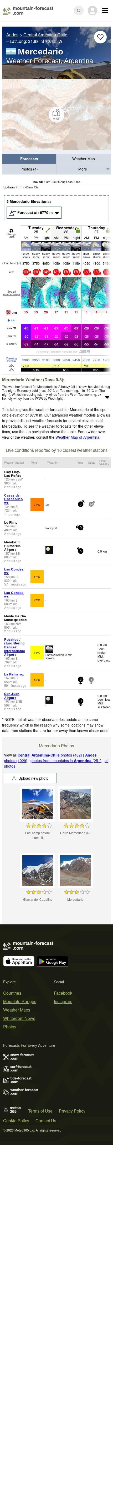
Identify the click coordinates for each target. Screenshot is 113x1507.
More (82, 169)
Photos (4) (29, 169)
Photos (9, 1027)
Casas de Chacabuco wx (13, 499)
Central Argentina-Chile (45, 35)
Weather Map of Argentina (77, 437)
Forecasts (29, 158)
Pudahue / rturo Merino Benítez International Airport (14, 647)
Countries (12, 993)
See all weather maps (11, 293)
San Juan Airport (11, 695)
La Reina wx (14, 674)
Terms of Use (40, 1111)
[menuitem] (29, 159)
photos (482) (50, 755)
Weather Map (83, 158)
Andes (12, 35)
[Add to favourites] (100, 37)
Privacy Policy (72, 1111)
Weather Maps (16, 1010)
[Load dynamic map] (56, 115)
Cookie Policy (16, 1121)
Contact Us (45, 1121)
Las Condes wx (14, 571)
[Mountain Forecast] (28, 10)
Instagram (63, 1001)
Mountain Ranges (19, 1001)
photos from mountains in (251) (65, 760)
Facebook (63, 993)
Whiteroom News (19, 1018)
